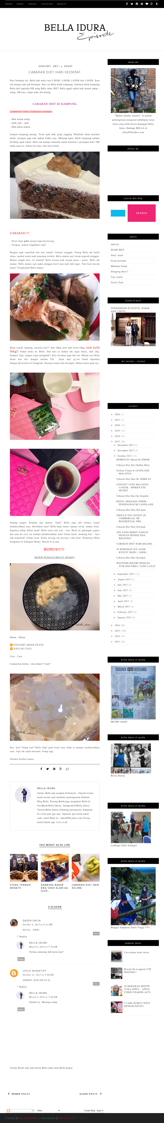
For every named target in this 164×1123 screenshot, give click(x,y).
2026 (118, 414)
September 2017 (126, 573)
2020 (118, 425)
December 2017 (126, 445)
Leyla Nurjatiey (34, 970)
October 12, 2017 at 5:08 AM (38, 974)
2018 (118, 436)
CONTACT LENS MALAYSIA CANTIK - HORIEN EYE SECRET (132, 487)
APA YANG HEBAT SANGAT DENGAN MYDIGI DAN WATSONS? (132, 535)
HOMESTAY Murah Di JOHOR (132, 459)
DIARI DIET (45, 66)
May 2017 (123, 595)
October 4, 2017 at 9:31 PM (37, 924)
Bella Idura (46, 788)
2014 (118, 636)
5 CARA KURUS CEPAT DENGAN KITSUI (137, 1004)
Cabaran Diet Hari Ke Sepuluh (132, 495)
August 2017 (125, 579)
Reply (96, 934)
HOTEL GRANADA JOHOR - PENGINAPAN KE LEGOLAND (134, 503)
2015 (118, 630)
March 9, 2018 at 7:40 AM (43, 996)
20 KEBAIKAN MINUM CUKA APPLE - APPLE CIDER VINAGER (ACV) (137, 989)
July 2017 (123, 584)
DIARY (20, 4)
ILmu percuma (118, 260)
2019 (118, 430)
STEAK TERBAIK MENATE (20, 886)
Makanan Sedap (119, 266)
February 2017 (126, 611)
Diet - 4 (57, 66)
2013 (118, 641)
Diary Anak (117, 255)
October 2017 (125, 455)
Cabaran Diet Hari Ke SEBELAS (133, 478)
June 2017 (123, 590)
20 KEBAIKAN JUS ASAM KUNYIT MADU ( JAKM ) (131, 551)
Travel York (117, 282)
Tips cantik (117, 276)
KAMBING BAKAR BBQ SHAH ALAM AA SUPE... (54, 887)
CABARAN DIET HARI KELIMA (134, 543)
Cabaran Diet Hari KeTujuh (130, 526)
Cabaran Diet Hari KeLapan (131, 509)
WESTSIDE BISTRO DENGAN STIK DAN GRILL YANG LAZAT (136, 565)
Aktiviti (115, 244)
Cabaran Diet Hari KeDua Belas (133, 465)
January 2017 (125, 617)
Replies (23, 936)
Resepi (68, 66)
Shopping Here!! (119, 271)
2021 (118, 419)
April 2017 (124, 601)
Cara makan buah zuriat (136, 952)
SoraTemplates (29, 1118)
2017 (118, 441)
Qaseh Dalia (32, 920)
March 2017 (124, 606)
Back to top (80, 1117)
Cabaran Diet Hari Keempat (131, 557)
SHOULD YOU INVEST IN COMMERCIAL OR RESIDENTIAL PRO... (131, 518)
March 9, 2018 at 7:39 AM (43, 946)
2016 (118, 625)
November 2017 (126, 450)
